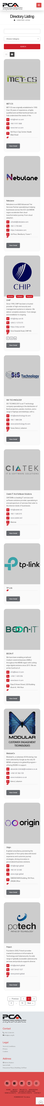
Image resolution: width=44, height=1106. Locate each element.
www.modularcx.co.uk (18, 777)
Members (13, 1091)
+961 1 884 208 (16, 420)
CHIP (8, 300)
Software (20, 296)
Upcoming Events (25, 1093)
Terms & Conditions (9, 1046)
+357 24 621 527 (16, 969)
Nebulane (10, 200)
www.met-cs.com (16, 128)
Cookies (5, 1051)
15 (23, 1003)
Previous (15, 999)
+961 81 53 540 (16, 870)
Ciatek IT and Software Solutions (19, 494)
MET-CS (9, 103)
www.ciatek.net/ (16, 518)
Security (10, 296)
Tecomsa (27, 1097)
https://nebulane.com (18, 230)
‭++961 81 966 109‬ (17, 773)
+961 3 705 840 (16, 226)
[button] (38, 5)
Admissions (33, 1089)
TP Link (9, 588)
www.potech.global (17, 974)
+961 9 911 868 (16, 124)
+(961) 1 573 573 (16, 323)
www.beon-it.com (16, 680)
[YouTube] (29, 1083)
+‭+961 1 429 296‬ (16, 676)
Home (8, 1089)
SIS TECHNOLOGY (14, 400)
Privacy (5, 1049)
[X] (14, 1083)
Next (29, 1003)
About (15, 1089)
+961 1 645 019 (16, 514)
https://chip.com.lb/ (17, 327)
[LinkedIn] (22, 1083)
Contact (37, 1093)
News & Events (10, 1093)
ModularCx (10, 753)
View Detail (13, 146)
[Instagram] (36, 1083)
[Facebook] (7, 1083)
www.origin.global (16, 874)
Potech (9, 947)
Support (29, 296)
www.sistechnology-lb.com (20, 424)
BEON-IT (9, 653)
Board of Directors (27, 1091)
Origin (8, 847)
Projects (23, 1089)
